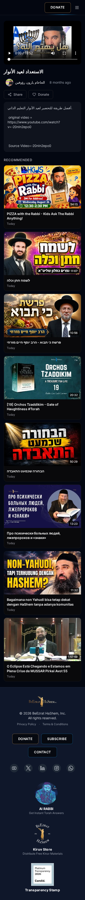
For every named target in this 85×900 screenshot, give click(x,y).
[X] (28, 768)
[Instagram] (56, 768)
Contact (42, 752)
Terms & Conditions (55, 724)
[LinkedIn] (42, 768)
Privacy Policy (26, 724)
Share (17, 94)
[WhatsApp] (71, 768)
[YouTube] (14, 768)
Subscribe (57, 739)
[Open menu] (77, 7)
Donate (58, 7)
